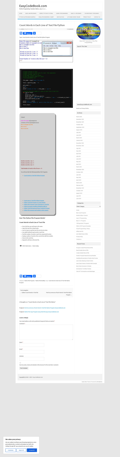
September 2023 (80, 127)
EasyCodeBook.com (33, 6)
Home (20, 13)
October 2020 (79, 172)
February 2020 (79, 185)
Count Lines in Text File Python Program (34, 200)
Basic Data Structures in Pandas (83, 266)
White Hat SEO (60, 17)
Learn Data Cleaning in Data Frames (84, 260)
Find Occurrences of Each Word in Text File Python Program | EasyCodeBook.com (44, 308)
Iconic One (84, 381)
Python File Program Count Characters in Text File (36, 204)
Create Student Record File (82, 252)
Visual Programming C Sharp (46, 17)
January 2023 (79, 140)
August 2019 (79, 193)
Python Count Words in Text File (29, 292)
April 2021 (78, 164)
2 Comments (70, 29)
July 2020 (78, 174)
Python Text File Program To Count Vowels (34, 202)
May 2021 (78, 161)
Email (21, 349)
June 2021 (78, 158)
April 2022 (78, 153)
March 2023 (79, 137)
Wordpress (99, 381)
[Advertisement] (37, 144)
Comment (22, 323)
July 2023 (78, 132)
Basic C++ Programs (76, 13)
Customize (10, 450)
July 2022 (78, 148)
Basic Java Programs (30, 13)
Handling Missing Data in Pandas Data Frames (87, 258)
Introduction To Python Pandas (83, 268)
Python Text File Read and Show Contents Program (37, 208)
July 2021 (78, 156)
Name (21, 342)
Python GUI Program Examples (27, 17)
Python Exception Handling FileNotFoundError (35, 206)
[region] (21, 445)
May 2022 (78, 151)
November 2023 (80, 122)
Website (21, 356)
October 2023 (79, 124)
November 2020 (80, 169)
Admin (22, 29)
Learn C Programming (62, 13)
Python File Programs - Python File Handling (34, 280)
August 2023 (79, 129)
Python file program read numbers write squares (36, 210)
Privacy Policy (87, 17)
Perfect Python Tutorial (46, 13)
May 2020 (78, 177)
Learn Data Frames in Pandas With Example (86, 263)
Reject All (21, 450)
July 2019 (78, 195)
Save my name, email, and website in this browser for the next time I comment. (39, 365)
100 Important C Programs (91, 13)
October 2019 (79, 190)
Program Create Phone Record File (84, 247)
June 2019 (78, 198)
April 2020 (78, 180)
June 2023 (78, 135)
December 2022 (80, 143)
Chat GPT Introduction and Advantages (85, 271)
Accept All (32, 450)
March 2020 (79, 182)
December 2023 (80, 119)
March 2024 (79, 116)
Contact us (97, 17)
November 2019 (80, 188)
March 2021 (79, 166)
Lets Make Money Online (73, 17)
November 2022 (80, 145)
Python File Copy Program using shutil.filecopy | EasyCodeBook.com (41, 311)
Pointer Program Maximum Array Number (86, 255)
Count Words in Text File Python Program (34, 175)
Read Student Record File (82, 250)
